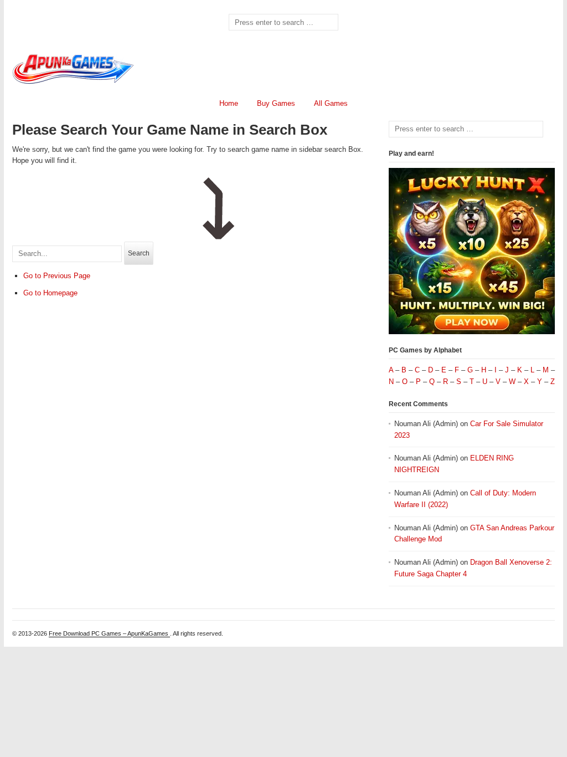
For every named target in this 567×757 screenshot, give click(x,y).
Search (139, 253)
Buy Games (276, 103)
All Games (331, 103)
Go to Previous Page (56, 276)
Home (228, 103)
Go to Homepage (50, 293)
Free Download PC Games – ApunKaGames (109, 633)
